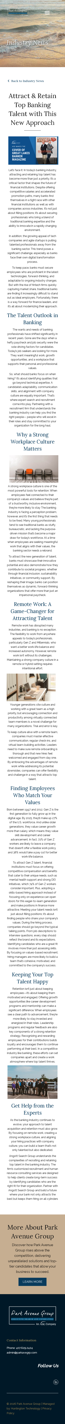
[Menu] (47, 13)
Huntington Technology (25, 1408)
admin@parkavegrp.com (22, 1352)
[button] (32, 1282)
